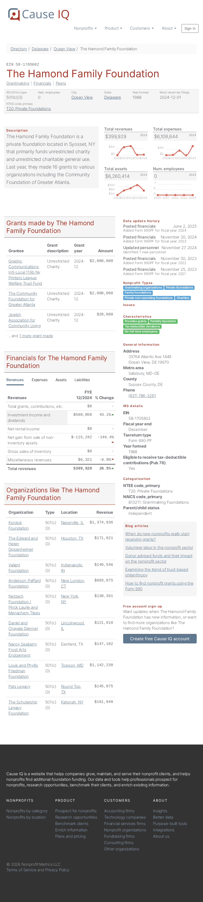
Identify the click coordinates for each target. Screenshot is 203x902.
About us (161, 836)
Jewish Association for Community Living (24, 320)
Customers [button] (140, 28)
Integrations (163, 829)
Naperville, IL (72, 522)
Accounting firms (119, 810)
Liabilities (82, 379)
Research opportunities (76, 817)
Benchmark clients (71, 823)
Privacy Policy (57, 869)
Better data (163, 817)
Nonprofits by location (26, 817)
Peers (61, 83)
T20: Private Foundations (28, 108)
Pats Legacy (19, 686)
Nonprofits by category (27, 810)
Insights (160, 810)
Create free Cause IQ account (160, 638)
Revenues (15, 379)
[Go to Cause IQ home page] (39, 14)
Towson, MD (72, 665)
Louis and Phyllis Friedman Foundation (23, 671)
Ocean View (64, 48)
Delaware (40, 48)
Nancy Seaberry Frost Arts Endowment (22, 650)
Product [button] (112, 28)
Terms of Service (21, 869)
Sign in (190, 28)
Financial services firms (124, 823)
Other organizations (121, 848)
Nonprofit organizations (125, 829)
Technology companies (125, 817)
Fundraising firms (119, 836)
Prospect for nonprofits (76, 810)
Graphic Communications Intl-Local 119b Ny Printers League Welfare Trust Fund (25, 272)
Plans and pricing (70, 836)
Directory (19, 48)
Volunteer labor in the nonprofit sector (159, 547)
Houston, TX (72, 538)
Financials (42, 83)
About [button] (168, 28)
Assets (61, 379)
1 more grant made (36, 335)
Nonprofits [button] (84, 28)
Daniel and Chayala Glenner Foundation (23, 628)
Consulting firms (118, 842)
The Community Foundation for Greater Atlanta (22, 299)
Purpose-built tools (170, 823)
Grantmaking (17, 83)
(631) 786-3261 (142, 395)
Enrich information (71, 829)
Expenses (40, 379)
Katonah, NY (72, 702)
